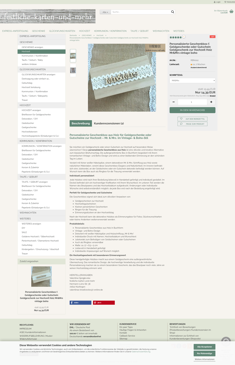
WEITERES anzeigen (31, 224)
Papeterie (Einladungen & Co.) (36, 172)
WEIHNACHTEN (161, 31)
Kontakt (123, 333)
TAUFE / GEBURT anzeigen (35, 182)
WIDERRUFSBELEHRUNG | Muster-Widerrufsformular (36, 337)
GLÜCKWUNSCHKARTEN (62, 31)
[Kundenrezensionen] (176, 38)
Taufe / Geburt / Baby (32, 60)
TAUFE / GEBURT (140, 31)
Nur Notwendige (204, 353)
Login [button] (217, 2)
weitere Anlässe (29, 64)
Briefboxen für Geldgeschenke (36, 114)
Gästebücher (28, 123)
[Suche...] (172, 12)
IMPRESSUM (25, 329)
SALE (24, 232)
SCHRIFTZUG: (176, 75)
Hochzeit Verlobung (31, 87)
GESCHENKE (38, 31)
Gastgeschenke (29, 127)
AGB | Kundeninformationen (33, 332)
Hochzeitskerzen (29, 131)
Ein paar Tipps (126, 327)
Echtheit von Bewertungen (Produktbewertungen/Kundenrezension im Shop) (190, 330)
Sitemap (123, 338)
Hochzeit (26, 51)
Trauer (25, 100)
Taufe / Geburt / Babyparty (35, 96)
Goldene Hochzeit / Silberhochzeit (38, 236)
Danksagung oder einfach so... (36, 79)
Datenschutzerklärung (141, 352)
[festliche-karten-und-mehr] (48, 16)
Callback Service (127, 336)
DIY (23, 228)
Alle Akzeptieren (204, 347)
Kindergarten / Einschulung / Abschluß (40, 249)
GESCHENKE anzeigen (32, 47)
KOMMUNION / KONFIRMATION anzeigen (42, 146)
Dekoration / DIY (30, 119)
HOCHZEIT (84, 31)
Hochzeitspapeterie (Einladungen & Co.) (40, 136)
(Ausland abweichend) (199, 67)
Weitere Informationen (204, 359)
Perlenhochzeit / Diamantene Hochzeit (40, 241)
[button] (174, 102)
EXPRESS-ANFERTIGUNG (15, 31)
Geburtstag (27, 83)
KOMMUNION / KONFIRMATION (110, 31)
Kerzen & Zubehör (30, 167)
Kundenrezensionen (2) (109, 123)
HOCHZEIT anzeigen (31, 110)
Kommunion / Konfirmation (35, 56)
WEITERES (178, 31)
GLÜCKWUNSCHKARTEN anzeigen (38, 74)
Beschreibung (81, 123)
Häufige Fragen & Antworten (133, 330)
